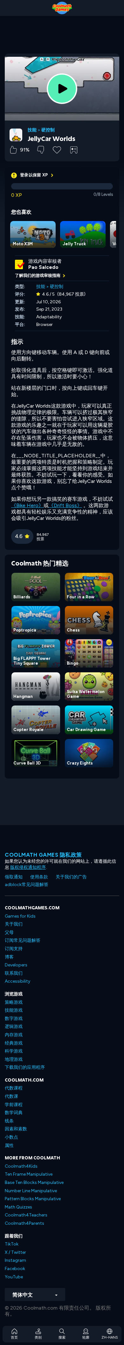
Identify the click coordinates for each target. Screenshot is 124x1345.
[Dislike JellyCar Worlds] (40, 149)
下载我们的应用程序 (25, 1067)
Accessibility (17, 981)
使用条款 (39, 877)
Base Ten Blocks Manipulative (34, 1182)
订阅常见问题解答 (22, 940)
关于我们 (14, 924)
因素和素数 (16, 1129)
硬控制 (48, 130)
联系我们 (14, 973)
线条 (9, 1121)
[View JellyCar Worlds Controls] (73, 150)
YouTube (14, 1277)
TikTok (11, 1244)
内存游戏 (14, 1035)
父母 (9, 932)
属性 (9, 1145)
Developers (16, 965)
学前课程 (14, 1104)
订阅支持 (14, 948)
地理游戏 (14, 1059)
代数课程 (14, 1088)
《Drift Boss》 (65, 505)
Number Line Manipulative (31, 1191)
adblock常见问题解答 (26, 884)
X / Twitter (15, 1252)
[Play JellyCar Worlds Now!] (62, 89)
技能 (32, 130)
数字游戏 (14, 1018)
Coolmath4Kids (21, 1166)
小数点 (11, 1137)
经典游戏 (14, 1043)
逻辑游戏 (14, 1026)
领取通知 (14, 877)
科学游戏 (14, 1051)
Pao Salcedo (43, 267)
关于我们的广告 (71, 877)
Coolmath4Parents (24, 1223)
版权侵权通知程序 (28, 867)
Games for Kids (20, 916)
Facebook (15, 1268)
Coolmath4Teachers (26, 1215)
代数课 (11, 1096)
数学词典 (14, 1112)
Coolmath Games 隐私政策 (43, 855)
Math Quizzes (18, 1207)
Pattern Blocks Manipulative (33, 1198)
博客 (9, 957)
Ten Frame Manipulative (28, 1174)
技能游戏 (14, 1010)
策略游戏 (14, 1002)
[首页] (62, 8)
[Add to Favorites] (57, 149)
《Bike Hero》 (27, 505)
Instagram (15, 1260)
